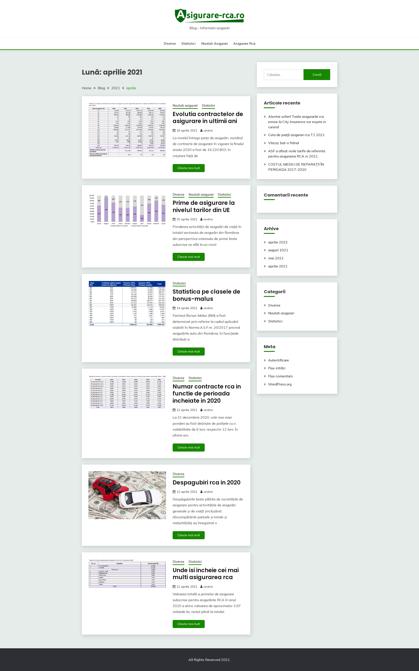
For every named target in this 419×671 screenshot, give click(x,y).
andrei (208, 130)
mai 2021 (276, 258)
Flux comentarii (280, 376)
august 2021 (278, 250)
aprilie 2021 (278, 266)
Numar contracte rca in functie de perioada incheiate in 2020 (207, 394)
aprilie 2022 (278, 242)
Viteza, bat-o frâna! (283, 143)
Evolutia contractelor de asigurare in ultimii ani (208, 117)
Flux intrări (276, 368)
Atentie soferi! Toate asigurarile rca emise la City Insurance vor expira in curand (297, 121)
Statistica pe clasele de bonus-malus (206, 295)
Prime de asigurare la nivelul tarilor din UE (204, 206)
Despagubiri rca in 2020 (206, 482)
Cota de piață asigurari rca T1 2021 (296, 135)
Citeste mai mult (188, 168)
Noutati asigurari (214, 43)
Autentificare (278, 360)
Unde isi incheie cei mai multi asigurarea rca (206, 573)
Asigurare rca (244, 43)
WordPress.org (280, 384)
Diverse (170, 43)
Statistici (188, 43)
